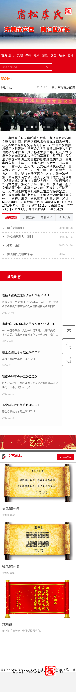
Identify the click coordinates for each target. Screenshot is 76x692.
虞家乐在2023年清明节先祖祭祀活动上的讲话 (30, 324)
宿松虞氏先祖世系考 (19, 254)
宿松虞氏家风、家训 (19, 236)
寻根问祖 (47, 217)
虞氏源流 (11, 217)
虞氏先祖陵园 (15, 228)
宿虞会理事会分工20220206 (20, 376)
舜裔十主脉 (13, 245)
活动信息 (64, 217)
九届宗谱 (29, 217)
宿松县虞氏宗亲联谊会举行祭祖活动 (25, 295)
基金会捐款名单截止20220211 (21, 352)
